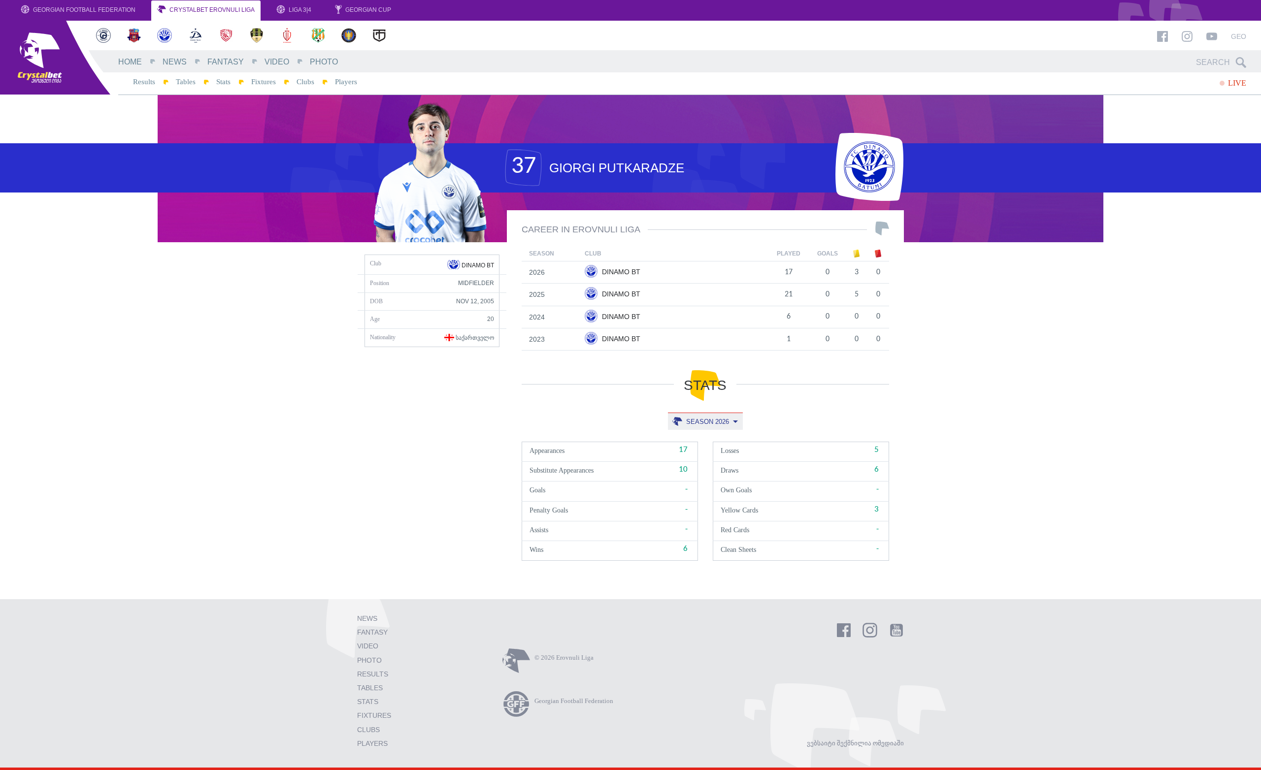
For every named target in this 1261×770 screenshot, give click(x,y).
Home (130, 62)
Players (346, 82)
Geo (1238, 36)
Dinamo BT (477, 265)
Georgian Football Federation (83, 9)
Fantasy (225, 62)
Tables (186, 82)
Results (144, 82)
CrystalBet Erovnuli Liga (211, 9)
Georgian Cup (367, 9)
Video (277, 62)
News (175, 62)
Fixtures (263, 82)
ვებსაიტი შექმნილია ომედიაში (855, 743)
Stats (223, 82)
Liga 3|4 (299, 9)
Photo (324, 62)
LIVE (1236, 83)
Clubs (305, 82)
